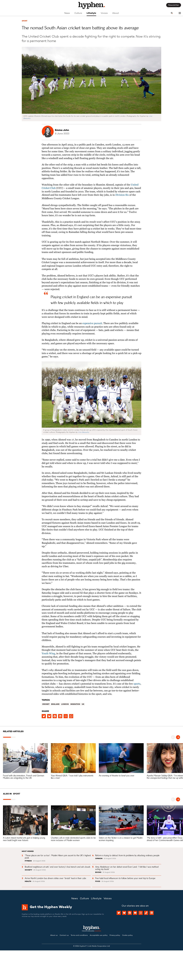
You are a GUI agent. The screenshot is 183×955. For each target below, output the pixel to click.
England (55, 704)
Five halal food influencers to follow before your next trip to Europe (125, 878)
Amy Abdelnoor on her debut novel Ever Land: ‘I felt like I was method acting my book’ (127, 868)
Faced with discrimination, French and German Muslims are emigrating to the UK (24, 776)
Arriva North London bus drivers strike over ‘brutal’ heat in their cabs (55, 878)
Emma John (62, 130)
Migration (75, 704)
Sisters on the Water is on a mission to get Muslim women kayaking (121, 839)
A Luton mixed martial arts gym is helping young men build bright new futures (24, 839)
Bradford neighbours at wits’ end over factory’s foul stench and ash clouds (57, 866)
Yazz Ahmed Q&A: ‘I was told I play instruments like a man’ (72, 776)
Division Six (122, 195)
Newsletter (173, 5)
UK (83, 704)
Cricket (45, 704)
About (115, 13)
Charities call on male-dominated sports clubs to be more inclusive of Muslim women (73, 839)
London (65, 704)
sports (137, 684)
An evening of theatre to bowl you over (116, 775)
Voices (104, 13)
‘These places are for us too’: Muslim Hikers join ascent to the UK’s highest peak (58, 856)
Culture (78, 13)
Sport (24, 21)
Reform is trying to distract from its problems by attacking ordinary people (127, 855)
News (67, 13)
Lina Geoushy (83, 432)
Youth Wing (48, 653)
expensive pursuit (92, 323)
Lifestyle (91, 13)
